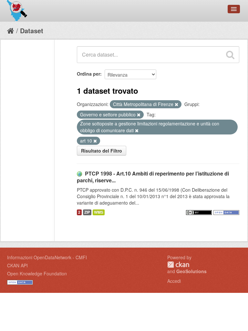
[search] (230, 54)
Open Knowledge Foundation (37, 273)
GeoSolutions (191, 271)
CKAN (178, 264)
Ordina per (88, 73)
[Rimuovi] (176, 104)
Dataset (31, 30)
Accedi (174, 281)
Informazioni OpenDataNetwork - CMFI (47, 257)
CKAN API (17, 265)
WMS (98, 212)
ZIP (87, 212)
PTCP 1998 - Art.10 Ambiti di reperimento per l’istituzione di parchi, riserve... (153, 177)
